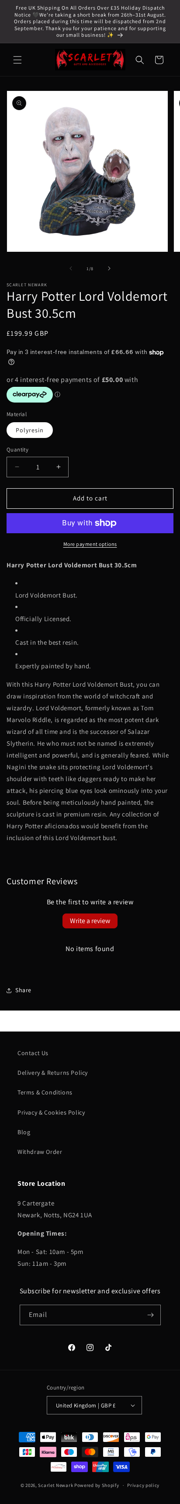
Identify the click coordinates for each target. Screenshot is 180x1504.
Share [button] (23, 990)
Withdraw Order (39, 1152)
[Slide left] (70, 268)
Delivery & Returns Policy (52, 1073)
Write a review (90, 920)
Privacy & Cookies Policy (51, 1112)
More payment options (90, 544)
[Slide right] (109, 268)
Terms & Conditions (45, 1092)
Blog (23, 1132)
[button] (17, 59)
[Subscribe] (150, 1315)
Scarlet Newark (55, 1485)
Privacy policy (143, 1485)
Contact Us (32, 1053)
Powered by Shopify (96, 1485)
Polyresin (30, 430)
